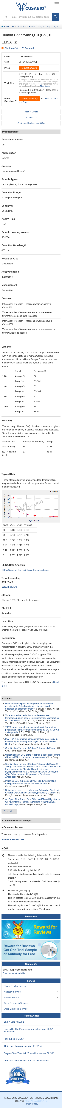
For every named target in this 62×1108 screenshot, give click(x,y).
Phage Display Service (15, 986)
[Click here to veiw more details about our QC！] (18, 1075)
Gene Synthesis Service (16, 1003)
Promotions (31, 916)
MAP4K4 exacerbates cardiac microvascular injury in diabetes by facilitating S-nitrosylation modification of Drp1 (31, 741)
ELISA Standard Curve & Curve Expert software (25, 570)
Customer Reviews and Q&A (31, 123)
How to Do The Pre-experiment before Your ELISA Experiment (28, 1030)
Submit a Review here (13, 839)
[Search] (55, 17)
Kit (13, 27)
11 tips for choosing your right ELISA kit (23, 1046)
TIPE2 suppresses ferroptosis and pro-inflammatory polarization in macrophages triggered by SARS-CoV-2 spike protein (32, 730)
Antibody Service (12, 991)
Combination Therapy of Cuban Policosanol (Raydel (30, 748)
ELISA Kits (21, 27)
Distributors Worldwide (13, 973)
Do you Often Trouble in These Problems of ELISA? (29, 1053)
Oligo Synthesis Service (16, 1008)
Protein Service (11, 997)
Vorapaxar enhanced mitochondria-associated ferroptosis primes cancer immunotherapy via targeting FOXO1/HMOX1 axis (32, 718)
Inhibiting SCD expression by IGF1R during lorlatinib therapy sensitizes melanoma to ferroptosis (30, 782)
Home (6, 27)
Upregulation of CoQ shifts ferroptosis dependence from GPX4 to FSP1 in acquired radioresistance (32, 756)
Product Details (31, 111)
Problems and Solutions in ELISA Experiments (26, 1060)
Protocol (29, 48)
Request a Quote (29, 68)
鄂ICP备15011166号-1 (36, 1101)
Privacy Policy (31, 1103)
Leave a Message (29, 98)
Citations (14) (11, 48)
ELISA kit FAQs (9, 586)
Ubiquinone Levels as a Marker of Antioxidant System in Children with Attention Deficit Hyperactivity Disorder (32, 791)
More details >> (46, 86)
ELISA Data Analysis (14, 1021)
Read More (9, 811)
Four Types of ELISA (14, 1039)
